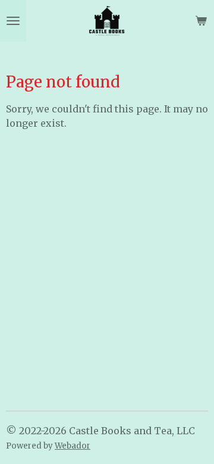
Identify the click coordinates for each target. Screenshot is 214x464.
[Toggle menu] (13, 21)
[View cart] (201, 21)
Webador (72, 446)
